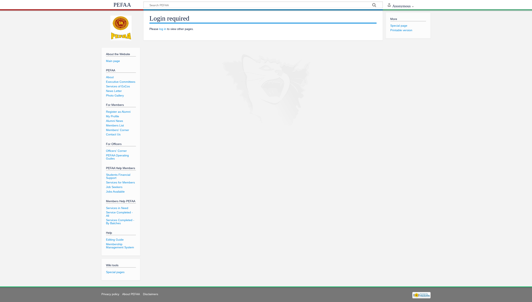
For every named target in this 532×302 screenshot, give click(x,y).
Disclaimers (150, 294)
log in (162, 29)
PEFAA (122, 5)
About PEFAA (131, 294)
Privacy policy (110, 294)
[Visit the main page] (120, 28)
